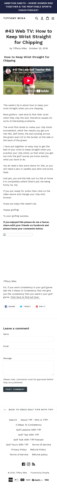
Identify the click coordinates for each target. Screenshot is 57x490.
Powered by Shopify (40, 473)
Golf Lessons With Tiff (28, 429)
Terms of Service (19, 454)
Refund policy (40, 454)
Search (13, 419)
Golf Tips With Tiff (28, 434)
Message (7, 358)
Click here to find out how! (25, 297)
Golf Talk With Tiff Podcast (28, 439)
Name (6, 334)
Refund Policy (38, 449)
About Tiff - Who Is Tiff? (34, 419)
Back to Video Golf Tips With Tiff (30, 409)
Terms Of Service (41, 444)
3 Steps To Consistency (29, 424)
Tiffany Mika (14, 18)
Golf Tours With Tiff (17, 444)
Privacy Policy (19, 449)
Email (6, 346)
